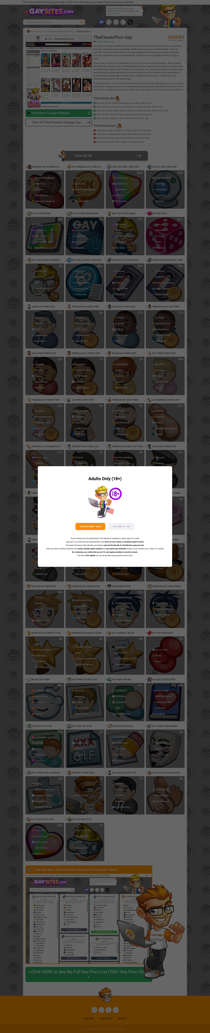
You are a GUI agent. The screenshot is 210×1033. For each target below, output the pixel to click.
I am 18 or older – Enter (90, 526)
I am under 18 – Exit (121, 526)
